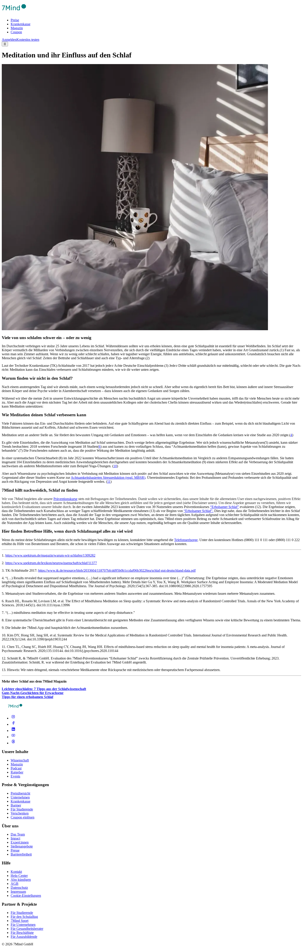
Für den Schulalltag (24, 917)
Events (15, 776)
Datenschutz (19, 887)
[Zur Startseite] (14, 12)
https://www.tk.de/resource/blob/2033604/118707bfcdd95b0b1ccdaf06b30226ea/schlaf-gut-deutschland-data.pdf (117, 570)
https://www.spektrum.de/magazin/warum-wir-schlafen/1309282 (50, 555)
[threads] (13, 743)
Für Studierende (22, 809)
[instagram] (13, 718)
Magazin (17, 28)
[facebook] (13, 724)
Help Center (19, 875)
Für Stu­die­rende (22, 913)
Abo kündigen (21, 879)
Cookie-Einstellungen (26, 895)
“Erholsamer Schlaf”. (198, 511)
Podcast (16, 768)
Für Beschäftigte (22, 932)
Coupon (16, 32)
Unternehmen (20, 797)
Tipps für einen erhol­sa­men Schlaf (27, 697)
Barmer (16, 805)
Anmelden (9, 39)
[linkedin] (13, 730)
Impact (15, 838)
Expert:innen (20, 842)
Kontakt (16, 871)
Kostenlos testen (27, 39)
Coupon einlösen (22, 817)
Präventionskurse (65, 499)
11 (108, 481)
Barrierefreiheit (21, 854)
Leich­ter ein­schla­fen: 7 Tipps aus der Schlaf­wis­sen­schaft (44, 689)
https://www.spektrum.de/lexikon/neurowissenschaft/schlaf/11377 (51, 563)
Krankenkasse (20, 24)
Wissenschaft (20, 760)
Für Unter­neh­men (23, 924)
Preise (15, 20)
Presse (15, 850)
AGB (14, 883)
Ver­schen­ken (20, 813)
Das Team (18, 834)
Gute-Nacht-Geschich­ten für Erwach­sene (32, 693)
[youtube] (13, 737)
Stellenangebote (22, 846)
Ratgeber (17, 772)
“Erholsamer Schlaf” (224, 507)
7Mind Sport (19, 920)
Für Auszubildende (24, 936)
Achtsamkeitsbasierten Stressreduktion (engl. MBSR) (108, 477)
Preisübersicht (20, 793)
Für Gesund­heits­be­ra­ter (27, 928)
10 (115, 466)
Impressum (18, 891)
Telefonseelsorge (186, 540)
